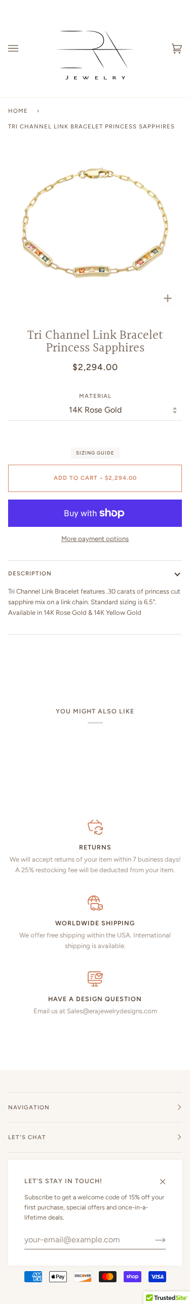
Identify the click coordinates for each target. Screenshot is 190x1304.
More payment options (95, 539)
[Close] (167, 1177)
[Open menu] (23, 48)
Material (95, 395)
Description (30, 573)
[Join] (152, 1240)
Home (18, 110)
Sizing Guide (95, 453)
